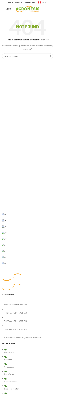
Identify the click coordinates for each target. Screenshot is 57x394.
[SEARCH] (50, 56)
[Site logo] (42, 2)
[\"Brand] (4, 214)
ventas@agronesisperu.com (21, 2)
